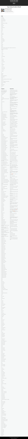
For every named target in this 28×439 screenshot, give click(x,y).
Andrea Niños (2, 209)
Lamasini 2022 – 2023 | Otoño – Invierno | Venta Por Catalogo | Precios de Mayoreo (14, 167)
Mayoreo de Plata (3, 342)
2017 (1, 100)
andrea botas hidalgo (3, 144)
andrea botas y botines (3, 146)
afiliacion (2, 126)
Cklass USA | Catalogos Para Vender (14, 237)
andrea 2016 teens (3, 136)
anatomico (2, 128)
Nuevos (2, 363)
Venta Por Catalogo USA (3, 426)
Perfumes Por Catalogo (3, 383)
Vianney (2, 83)
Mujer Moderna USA (3, 355)
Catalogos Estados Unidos (4, 269)
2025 (1, 110)
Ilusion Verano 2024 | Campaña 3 (13, 122)
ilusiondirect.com (3, 324)
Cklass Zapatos (2, 287)
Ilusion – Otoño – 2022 (12, 175)
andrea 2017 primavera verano (4, 137)
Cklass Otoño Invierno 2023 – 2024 (13, 140)
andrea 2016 (2, 135)
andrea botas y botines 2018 (4, 147)
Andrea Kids (2, 207)
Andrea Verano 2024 (12, 118)
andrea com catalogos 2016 (4, 170)
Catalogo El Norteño (3, 249)
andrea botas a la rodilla (3, 138)
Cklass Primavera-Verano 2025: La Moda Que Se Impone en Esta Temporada (13, 94)
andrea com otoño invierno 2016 (4, 172)
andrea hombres (3, 199)
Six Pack (2, 409)
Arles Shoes (2, 25)
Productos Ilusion (3, 398)
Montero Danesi (3, 68)
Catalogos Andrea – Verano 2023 (13, 141)
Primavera (2, 390)
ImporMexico (3, 64)
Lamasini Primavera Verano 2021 (13, 228)
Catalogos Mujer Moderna (4, 271)
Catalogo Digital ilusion (3, 243)
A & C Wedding (2, 18)
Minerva (2, 45)
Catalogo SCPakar (3, 262)
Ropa (1, 400)
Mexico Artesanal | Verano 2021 (13, 213)
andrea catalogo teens (3, 156)
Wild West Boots (2, 84)
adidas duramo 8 (3, 118)
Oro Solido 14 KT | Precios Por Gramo (13, 135)
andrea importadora (3, 200)
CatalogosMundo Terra (3, 277)
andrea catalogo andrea (3, 153)
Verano (2, 428)
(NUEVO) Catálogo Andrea (4, 90)
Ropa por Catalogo (3, 401)
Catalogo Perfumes (3, 260)
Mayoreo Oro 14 (11, 188)
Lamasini (2, 44)
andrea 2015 (2, 134)
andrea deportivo (3, 178)
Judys (1, 43)
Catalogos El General (3, 268)
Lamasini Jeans (3, 336)
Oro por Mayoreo (3, 373)
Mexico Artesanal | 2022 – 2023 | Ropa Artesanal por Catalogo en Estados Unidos (14, 172)
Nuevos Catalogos (3, 364)
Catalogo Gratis (3, 251)
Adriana (2, 49)
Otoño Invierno (2, 380)
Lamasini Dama (2, 334)
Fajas (1, 35)
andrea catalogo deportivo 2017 (4, 155)
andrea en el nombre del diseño (4, 179)
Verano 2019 (2, 429)
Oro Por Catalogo (3, 372)
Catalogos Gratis (3, 270)
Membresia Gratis (3, 343)
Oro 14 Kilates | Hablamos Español (13, 229)
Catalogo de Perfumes (3, 241)
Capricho (2, 26)
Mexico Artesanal (3, 344)
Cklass (2, 28)
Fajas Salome (2, 308)
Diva (1, 299)
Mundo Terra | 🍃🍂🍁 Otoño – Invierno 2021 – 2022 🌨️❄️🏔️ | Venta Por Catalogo (14, 212)
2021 (1, 106)
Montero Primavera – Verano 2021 (13, 224)
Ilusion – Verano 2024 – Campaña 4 (13, 121)
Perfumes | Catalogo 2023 (12, 153)
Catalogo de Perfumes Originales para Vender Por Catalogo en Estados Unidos (14, 203)
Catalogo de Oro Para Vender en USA (14, 205)
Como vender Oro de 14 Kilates (4, 289)
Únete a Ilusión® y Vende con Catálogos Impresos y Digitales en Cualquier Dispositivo (13, 111)
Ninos (1, 362)
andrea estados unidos (3, 191)
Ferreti (2, 36)
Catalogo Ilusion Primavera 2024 (13, 133)
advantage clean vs (3, 125)
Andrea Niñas (2, 208)
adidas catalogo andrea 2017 (4, 117)
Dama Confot (2, 296)
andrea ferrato (2, 192)
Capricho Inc (2, 217)
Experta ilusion (2, 305)
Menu (14, 3)
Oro (1, 72)
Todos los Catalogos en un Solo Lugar (5, 81)
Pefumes (2, 381)
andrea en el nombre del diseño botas (5, 181)
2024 (1, 109)
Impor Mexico (2, 325)
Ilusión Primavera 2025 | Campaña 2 (13, 91)
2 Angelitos (2, 17)
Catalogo (2, 218)
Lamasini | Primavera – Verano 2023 (13, 144)
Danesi (2, 297)
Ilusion (2, 37)
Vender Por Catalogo (3, 418)
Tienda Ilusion (2, 410)
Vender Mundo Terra (3, 417)
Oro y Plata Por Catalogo (12, 178)
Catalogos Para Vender (14, 0)
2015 (1, 95)
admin (5, 9)
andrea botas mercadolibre (4, 145)
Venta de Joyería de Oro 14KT (4, 420)
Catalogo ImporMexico (3, 253)
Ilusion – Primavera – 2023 (12, 154)
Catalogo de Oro (3, 27)
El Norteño (3, 60)
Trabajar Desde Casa (3, 411)
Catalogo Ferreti (3, 250)
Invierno (2, 326)
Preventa (2, 389)
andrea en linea (3, 187)
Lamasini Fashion (3, 335)
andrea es (2, 190)
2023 (1, 108)
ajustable (2, 127)
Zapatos (2, 435)
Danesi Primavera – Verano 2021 (13, 225)
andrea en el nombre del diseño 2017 (5, 180)
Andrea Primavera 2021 (12, 233)
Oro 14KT (2, 370)
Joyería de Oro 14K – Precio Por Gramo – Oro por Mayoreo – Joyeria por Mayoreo (14, 101)
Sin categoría (2, 408)
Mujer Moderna (2, 354)
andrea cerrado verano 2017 (4, 169)
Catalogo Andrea (3, 220)
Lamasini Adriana (3, 333)
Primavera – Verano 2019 (3, 391)
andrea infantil (2, 201)
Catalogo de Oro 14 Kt (3, 240)
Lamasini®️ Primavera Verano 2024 (13, 123)
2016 (1, 96)
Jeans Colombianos (3, 327)
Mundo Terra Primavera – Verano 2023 (14, 155)
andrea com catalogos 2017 (4, 171)
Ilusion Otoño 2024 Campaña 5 (13, 115)
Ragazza (2, 74)
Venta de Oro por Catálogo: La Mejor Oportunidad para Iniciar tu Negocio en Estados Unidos (14, 114)
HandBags (2, 316)
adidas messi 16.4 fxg (3, 119)
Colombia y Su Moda (3, 288)
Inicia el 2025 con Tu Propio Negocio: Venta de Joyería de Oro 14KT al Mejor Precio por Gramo (14, 105)
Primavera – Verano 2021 (3, 392)
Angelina (2, 24)
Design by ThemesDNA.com (14, 438)
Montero (2, 46)
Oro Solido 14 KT (2, 374)
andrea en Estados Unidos (4, 186)
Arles (2, 52)
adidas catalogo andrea (3, 116)
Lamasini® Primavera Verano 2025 (13, 90)
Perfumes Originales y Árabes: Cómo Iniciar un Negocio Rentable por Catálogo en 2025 (14, 98)
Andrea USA (2, 210)
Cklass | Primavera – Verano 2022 (13, 187)
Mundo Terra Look (3, 361)
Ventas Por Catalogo (3, 82)
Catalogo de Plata (3, 242)
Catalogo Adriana (3, 219)
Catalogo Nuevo (3, 259)
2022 (1, 107)
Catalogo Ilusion (3, 252)
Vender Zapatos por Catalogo (4, 419)
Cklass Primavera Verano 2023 (13, 156)
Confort (2, 290)
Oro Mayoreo (2, 371)
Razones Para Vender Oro (4, 75)
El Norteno (2, 34)
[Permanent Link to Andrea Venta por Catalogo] (2, 10)
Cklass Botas (2, 281)
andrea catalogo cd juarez (4, 154)
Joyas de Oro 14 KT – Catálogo (13, 124)
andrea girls (2, 198)
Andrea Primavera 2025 (12, 92)
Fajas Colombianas (3, 307)
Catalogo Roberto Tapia (3, 261)
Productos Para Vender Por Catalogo (5, 399)
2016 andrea (2, 97)
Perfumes (2, 73)
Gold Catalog (2, 315)
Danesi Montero (3, 56)
